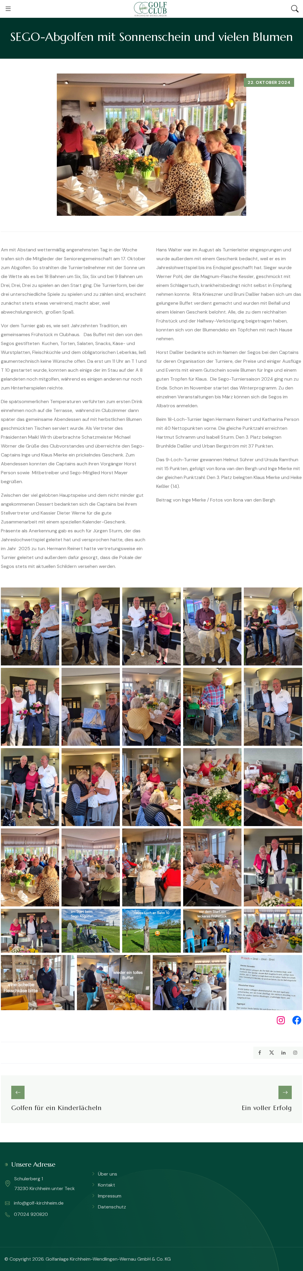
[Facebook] (296, 1020)
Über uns (107, 1174)
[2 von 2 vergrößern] (294, 963)
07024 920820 (30, 1214)
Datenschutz (112, 1207)
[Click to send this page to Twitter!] (271, 1053)
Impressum (109, 1196)
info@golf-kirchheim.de (38, 1203)
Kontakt (106, 1185)
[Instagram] (280, 1020)
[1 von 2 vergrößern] (51, 595)
